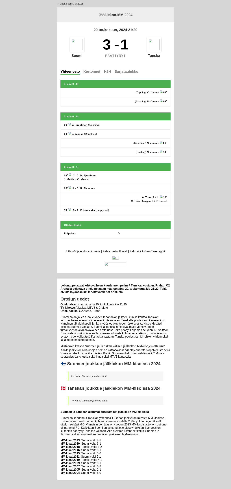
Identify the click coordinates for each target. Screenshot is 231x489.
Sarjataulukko (126, 71)
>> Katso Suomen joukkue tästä (89, 376)
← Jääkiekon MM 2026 (70, 3)
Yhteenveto (70, 71)
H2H (107, 71)
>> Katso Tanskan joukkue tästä (89, 400)
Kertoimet (91, 71)
